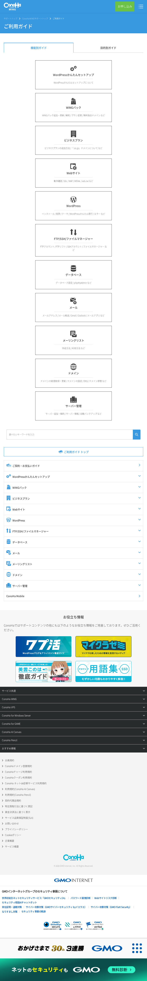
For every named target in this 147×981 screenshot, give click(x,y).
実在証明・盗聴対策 (12, 907)
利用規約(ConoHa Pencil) (18, 795)
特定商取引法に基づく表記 (19, 806)
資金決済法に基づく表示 (17, 812)
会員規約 (9, 760)
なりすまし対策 (9, 911)
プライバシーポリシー (16, 829)
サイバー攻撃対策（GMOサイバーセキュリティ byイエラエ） (56, 907)
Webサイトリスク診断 (105, 898)
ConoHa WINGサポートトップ (35, 18)
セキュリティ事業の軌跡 (33, 911)
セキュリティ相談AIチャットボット (19, 902)
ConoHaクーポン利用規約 (18, 777)
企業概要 (9, 841)
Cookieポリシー (13, 835)
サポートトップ (10, 18)
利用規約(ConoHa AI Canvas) (20, 789)
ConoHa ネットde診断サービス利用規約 (26, 783)
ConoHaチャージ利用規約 (18, 772)
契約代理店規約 (13, 800)
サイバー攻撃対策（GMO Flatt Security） (111, 907)
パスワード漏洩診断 (81, 898)
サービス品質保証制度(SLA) (19, 818)
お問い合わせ (12, 823)
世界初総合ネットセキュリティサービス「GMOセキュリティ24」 (34, 898)
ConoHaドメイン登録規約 (18, 766)
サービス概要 (12, 846)
